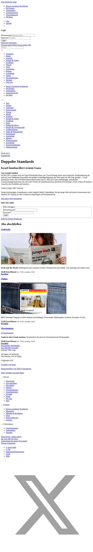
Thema (8, 65)
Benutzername (6, 35)
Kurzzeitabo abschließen (10, 346)
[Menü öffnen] (2, 50)
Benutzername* (9, 210)
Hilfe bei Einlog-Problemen (11, 219)
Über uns (9, 82)
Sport (8, 67)
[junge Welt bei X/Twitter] (46, 550)
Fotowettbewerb (12, 418)
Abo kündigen (11, 383)
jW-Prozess (10, 8)
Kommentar (5, 156)
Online (4, 279)
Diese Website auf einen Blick (12, 373)
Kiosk (8, 396)
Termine (9, 80)
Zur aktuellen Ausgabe (9, 348)
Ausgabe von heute (8, 365)
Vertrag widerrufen (8, 443)
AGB (8, 454)
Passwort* (7, 212)
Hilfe (8, 456)
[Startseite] (16, 45)
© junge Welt (11, 447)
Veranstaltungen (12, 15)
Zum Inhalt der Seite (9, 2)
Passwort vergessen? (9, 43)
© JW (8, 450)
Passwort (4, 38)
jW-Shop (9, 17)
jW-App (9, 399)
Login (4, 40)
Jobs (7, 401)
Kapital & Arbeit (12, 60)
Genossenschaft (12, 13)
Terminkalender (12, 392)
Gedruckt (5, 229)
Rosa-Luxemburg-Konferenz (17, 6)
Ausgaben (10, 54)
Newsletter (10, 385)
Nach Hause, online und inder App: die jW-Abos (11, 438)
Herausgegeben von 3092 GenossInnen (16, 369)
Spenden (9, 433)
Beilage (9, 71)
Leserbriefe (10, 73)
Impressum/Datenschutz (15, 452)
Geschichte (10, 69)
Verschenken (7, 328)
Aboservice (10, 381)
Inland (8, 56)
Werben (9, 388)
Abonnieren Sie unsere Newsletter (14, 441)
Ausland (9, 58)
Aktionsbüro (10, 10)
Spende (9, 23)
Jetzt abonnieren (11, 199)
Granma (9, 420)
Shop (8, 416)
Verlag (8, 76)
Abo (7, 21)
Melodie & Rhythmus (14, 413)
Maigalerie (10, 411)
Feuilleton (9, 63)
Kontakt (9, 394)
